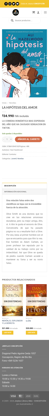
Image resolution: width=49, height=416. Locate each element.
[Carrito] (33, 12)
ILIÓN (28, 321)
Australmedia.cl (26, 404)
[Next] (47, 312)
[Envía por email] (19, 164)
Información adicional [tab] (15, 192)
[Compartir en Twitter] (14, 164)
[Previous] (2, 312)
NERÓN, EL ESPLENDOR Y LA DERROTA (12, 322)
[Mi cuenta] (38, 12)
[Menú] (45, 12)
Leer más (7, 332)
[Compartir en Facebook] (9, 164)
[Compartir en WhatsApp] (4, 164)
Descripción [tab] (10, 186)
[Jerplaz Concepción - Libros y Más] (15, 12)
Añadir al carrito (29, 139)
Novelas (12, 103)
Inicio (4, 103)
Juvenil (14, 159)
